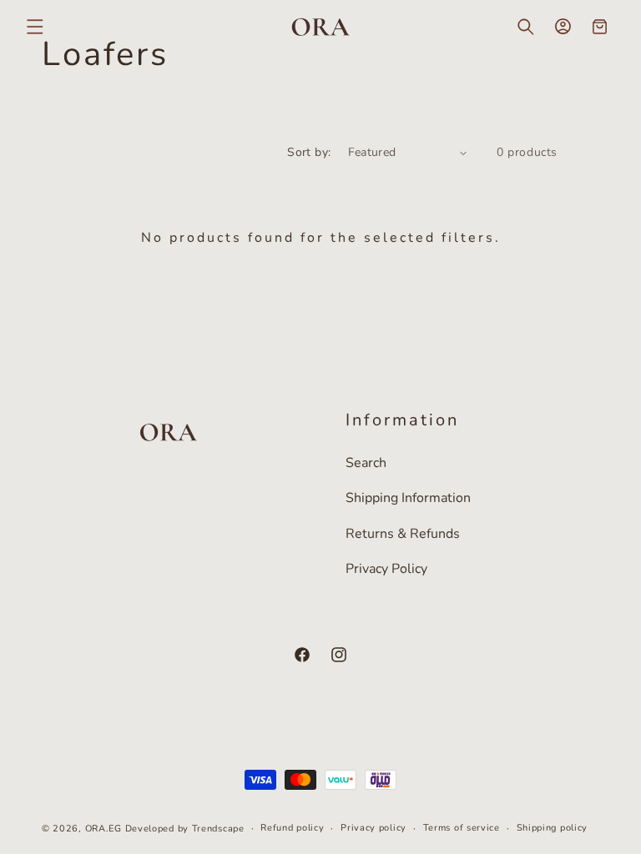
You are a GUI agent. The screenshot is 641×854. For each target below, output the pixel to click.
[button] (35, 26)
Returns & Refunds (403, 534)
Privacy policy (373, 827)
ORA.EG (103, 828)
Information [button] (402, 420)
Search (366, 463)
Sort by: (309, 152)
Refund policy (292, 827)
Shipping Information (408, 498)
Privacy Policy (386, 569)
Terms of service (461, 827)
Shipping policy (552, 827)
